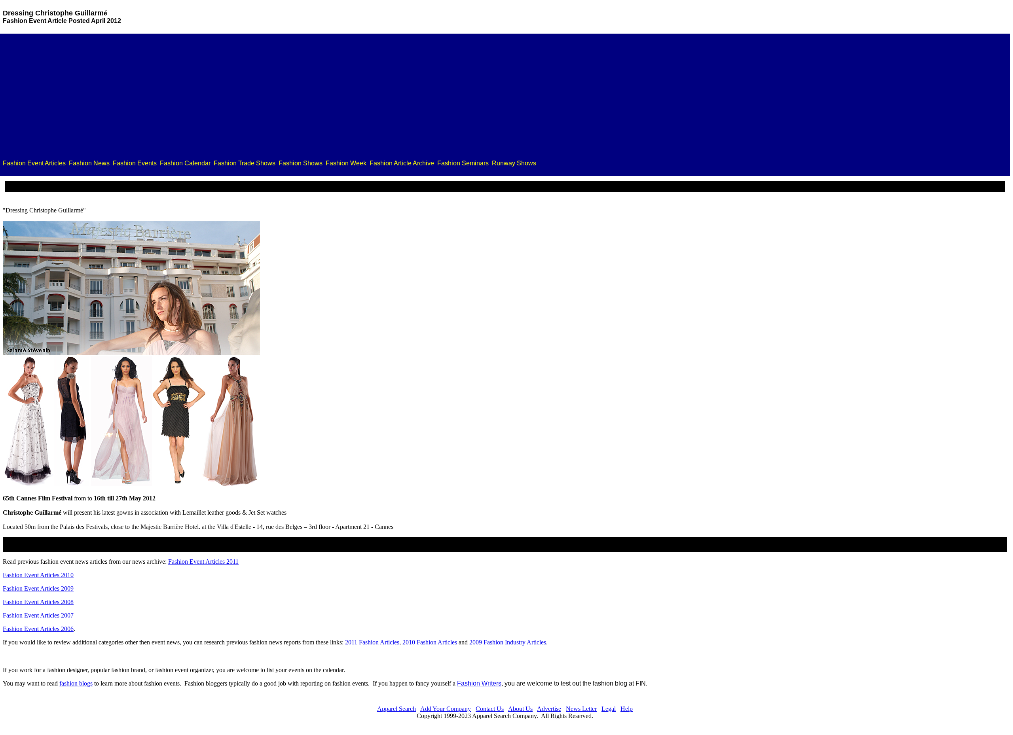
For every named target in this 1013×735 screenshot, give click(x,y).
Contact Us (490, 708)
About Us (520, 708)
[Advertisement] (504, 98)
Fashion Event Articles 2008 (38, 602)
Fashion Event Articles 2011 (203, 561)
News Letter (581, 708)
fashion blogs (76, 683)
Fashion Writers (479, 683)
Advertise (549, 708)
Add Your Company (445, 708)
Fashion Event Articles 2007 (38, 615)
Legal (608, 708)
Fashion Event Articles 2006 (38, 628)
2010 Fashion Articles (429, 642)
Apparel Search (396, 708)
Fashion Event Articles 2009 (38, 588)
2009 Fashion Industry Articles (507, 642)
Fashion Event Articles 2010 (38, 575)
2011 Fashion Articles (372, 642)
